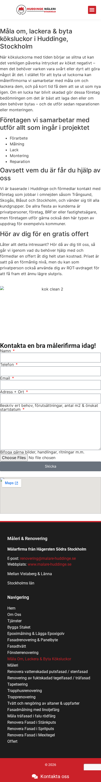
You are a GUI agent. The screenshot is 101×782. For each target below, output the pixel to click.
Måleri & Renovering (27, 538)
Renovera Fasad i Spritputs (30, 728)
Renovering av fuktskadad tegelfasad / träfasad (48, 678)
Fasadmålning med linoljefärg (33, 709)
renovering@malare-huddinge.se (48, 558)
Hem (11, 608)
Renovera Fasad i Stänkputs (31, 722)
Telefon (7, 364)
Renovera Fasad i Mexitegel (31, 735)
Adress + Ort (12, 392)
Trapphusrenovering (24, 690)
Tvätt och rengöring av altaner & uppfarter (43, 703)
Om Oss (14, 614)
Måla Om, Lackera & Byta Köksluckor (39, 659)
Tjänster (14, 621)
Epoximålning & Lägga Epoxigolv (35, 633)
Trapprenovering (21, 697)
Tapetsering (17, 684)
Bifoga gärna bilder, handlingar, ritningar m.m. (42, 452)
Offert (12, 741)
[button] (92, 10)
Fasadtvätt (16, 646)
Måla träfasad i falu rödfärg (31, 716)
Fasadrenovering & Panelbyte (32, 640)
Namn (6, 351)
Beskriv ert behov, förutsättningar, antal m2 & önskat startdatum (49, 407)
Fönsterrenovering (22, 652)
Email (5, 378)
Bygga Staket (18, 627)
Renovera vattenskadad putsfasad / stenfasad (47, 671)
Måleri (12, 665)
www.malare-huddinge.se (49, 564)
